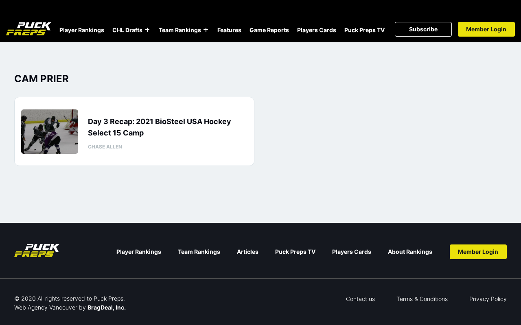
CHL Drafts (127, 29)
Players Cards (316, 29)
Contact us (360, 298)
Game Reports (269, 29)
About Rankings (410, 251)
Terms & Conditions (422, 298)
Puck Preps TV (364, 29)
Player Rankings (81, 29)
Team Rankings (180, 29)
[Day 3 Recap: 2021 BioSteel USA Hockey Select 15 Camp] (49, 131)
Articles (247, 251)
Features (229, 29)
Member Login (486, 29)
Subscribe (423, 29)
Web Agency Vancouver (45, 307)
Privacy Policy (488, 298)
